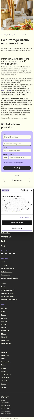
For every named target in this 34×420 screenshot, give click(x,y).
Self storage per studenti (9, 278)
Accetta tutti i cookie (17, 222)
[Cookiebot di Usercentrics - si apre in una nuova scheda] (21, 190)
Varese (3, 384)
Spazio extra (5, 275)
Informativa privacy (14, 418)
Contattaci (6, 237)
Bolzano (4, 321)
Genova (3, 327)
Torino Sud (4, 381)
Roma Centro (5, 362)
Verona (3, 387)
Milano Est (4, 337)
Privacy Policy (17, 211)
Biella (3, 312)
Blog (6, 35)
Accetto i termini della (14, 162)
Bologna (4, 318)
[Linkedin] (14, 254)
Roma (3, 358)
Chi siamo (5, 232)
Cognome (6, 141)
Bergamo (4, 308)
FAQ (3, 241)
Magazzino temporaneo (9, 299)
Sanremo (4, 371)
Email (4, 148)
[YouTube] (2, 254)
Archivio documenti (7, 268)
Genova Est (5, 331)
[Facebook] (10, 254)
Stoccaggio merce (7, 293)
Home (2, 35)
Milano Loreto (5, 340)
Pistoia (3, 368)
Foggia (3, 324)
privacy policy (19, 162)
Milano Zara (5, 355)
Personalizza (16, 228)
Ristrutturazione (6, 272)
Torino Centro (6, 374)
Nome (4, 134)
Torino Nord (5, 377)
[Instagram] (6, 254)
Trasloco (4, 265)
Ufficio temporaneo (7, 296)
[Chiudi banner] (31, 190)
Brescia (3, 315)
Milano (3, 334)
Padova (3, 365)
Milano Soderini (6, 343)
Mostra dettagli (24, 217)
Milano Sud (4, 352)
